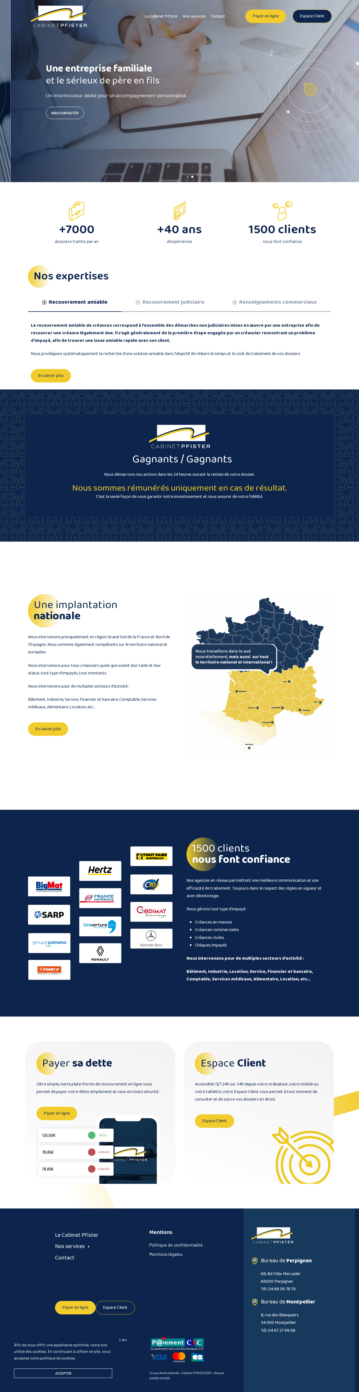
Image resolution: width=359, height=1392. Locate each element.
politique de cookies (57, 1358)
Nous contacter (54, 113)
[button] (265, 16)
